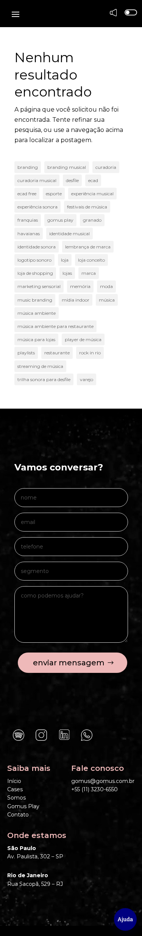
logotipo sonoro (34, 260)
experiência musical (92, 193)
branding (27, 167)
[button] (125, 919)
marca (88, 273)
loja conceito (91, 260)
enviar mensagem (69, 662)
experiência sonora (37, 207)
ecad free (26, 193)
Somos (16, 797)
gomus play (60, 220)
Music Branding (34, 300)
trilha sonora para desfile (43, 379)
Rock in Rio (90, 352)
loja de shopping (35, 273)
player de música (83, 339)
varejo (86, 379)
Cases (15, 789)
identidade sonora (36, 247)
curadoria (105, 167)
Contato (18, 814)
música (107, 300)
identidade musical (69, 233)
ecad (93, 180)
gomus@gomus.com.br (102, 781)
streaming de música (40, 366)
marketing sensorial (39, 286)
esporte (54, 193)
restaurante (57, 352)
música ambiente (36, 313)
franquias (27, 220)
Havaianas (28, 233)
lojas (67, 273)
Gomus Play (23, 806)
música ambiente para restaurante (55, 326)
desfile (72, 180)
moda (106, 286)
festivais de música (87, 207)
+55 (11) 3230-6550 (94, 789)
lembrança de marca (88, 247)
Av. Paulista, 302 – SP (35, 856)
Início (14, 781)
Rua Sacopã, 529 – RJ (35, 884)
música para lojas (36, 339)
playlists (26, 352)
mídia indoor (75, 300)
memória (80, 286)
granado (92, 220)
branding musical (66, 167)
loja (65, 260)
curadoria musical (36, 180)
